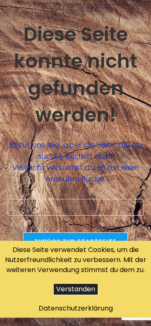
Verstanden (75, 289)
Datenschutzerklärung (76, 308)
